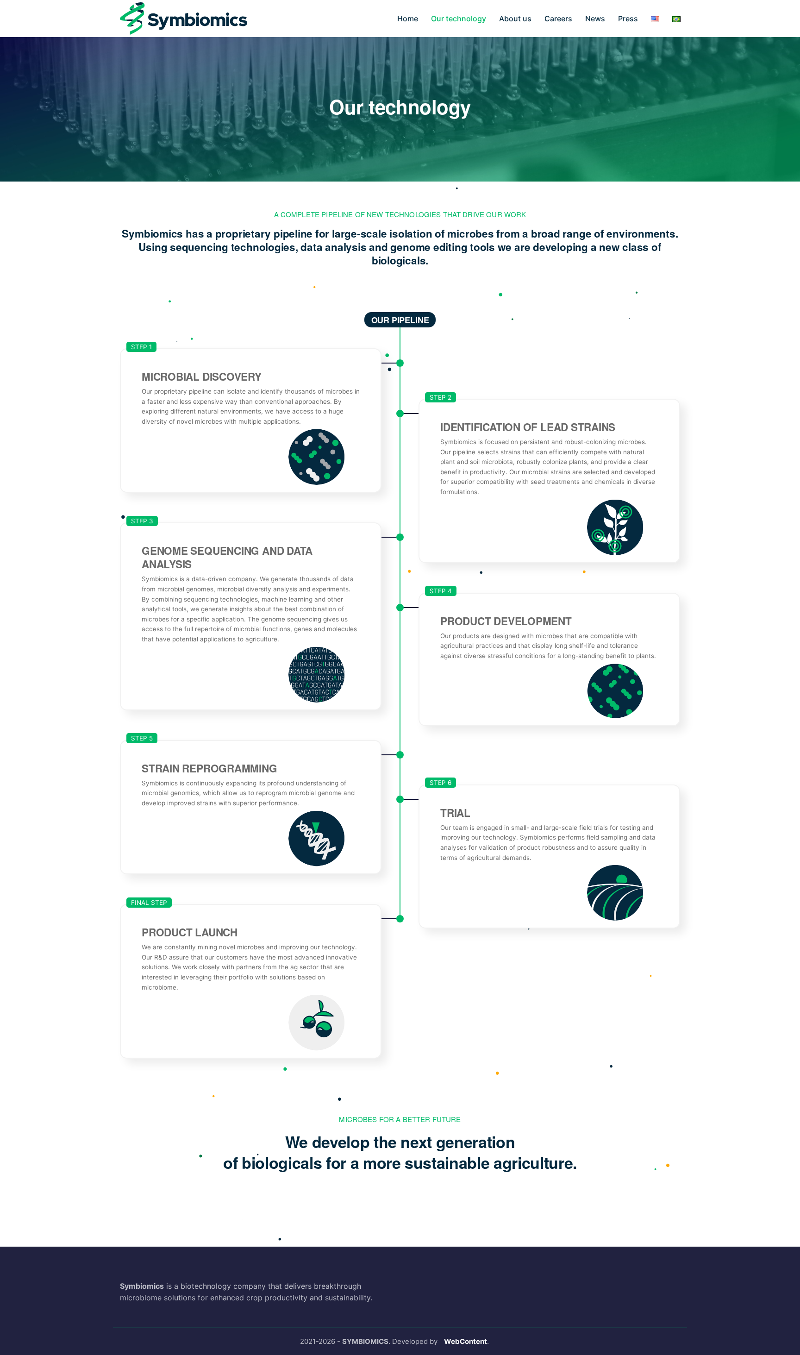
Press (628, 18)
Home (407, 18)
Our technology (458, 18)
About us (515, 18)
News (595, 18)
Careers (558, 18)
